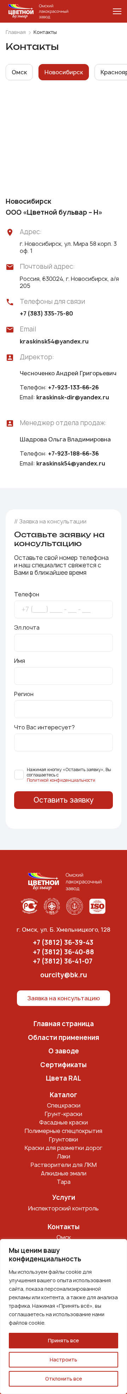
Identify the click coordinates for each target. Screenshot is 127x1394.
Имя (19, 660)
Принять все (63, 1340)
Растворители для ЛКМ (64, 1164)
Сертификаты (63, 1065)
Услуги (63, 1198)
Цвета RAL (63, 1079)
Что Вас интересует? (44, 727)
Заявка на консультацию (63, 998)
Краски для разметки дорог (63, 1147)
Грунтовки (63, 1139)
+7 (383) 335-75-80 (46, 313)
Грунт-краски (63, 1113)
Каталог (63, 1095)
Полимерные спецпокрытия (63, 1130)
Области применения (63, 1038)
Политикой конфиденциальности (61, 780)
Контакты (64, 1227)
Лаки (63, 1156)
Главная (16, 32)
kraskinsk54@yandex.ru (54, 341)
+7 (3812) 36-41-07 (62, 962)
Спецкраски (63, 1105)
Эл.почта (27, 627)
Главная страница (64, 1024)
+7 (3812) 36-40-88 (63, 952)
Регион (24, 694)
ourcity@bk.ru (63, 975)
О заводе (63, 1051)
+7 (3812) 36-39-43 (63, 943)
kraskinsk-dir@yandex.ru (72, 397)
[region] (63, 1316)
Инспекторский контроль (63, 1208)
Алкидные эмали (63, 1173)
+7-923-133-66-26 (73, 387)
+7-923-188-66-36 (73, 453)
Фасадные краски (63, 1122)
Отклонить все (63, 1378)
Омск (63, 1237)
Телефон (26, 594)
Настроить (63, 1359)
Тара (64, 1181)
